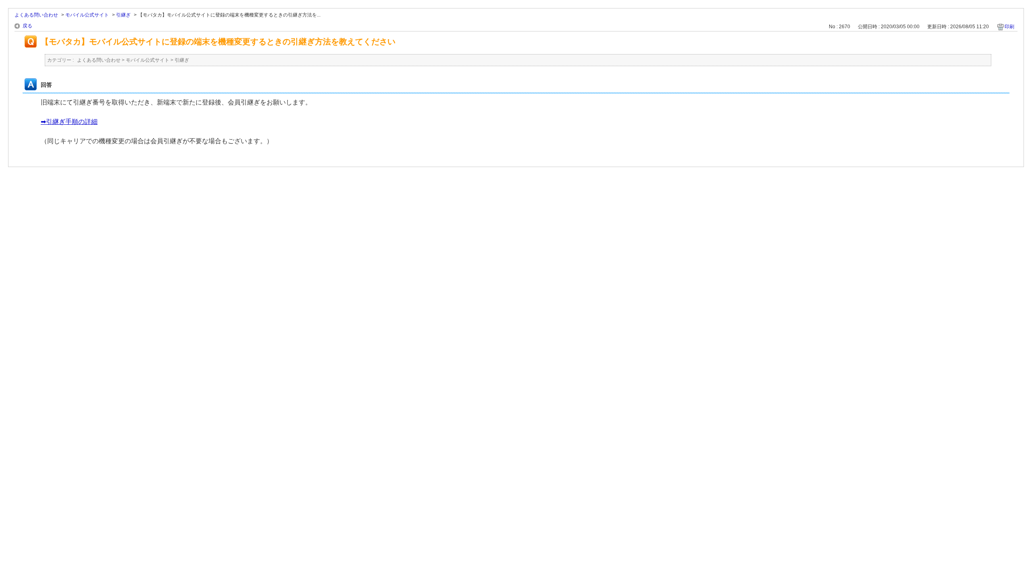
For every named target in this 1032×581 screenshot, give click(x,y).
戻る (27, 26)
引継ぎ (123, 15)
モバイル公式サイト (87, 15)
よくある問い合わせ (36, 15)
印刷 (1009, 26)
